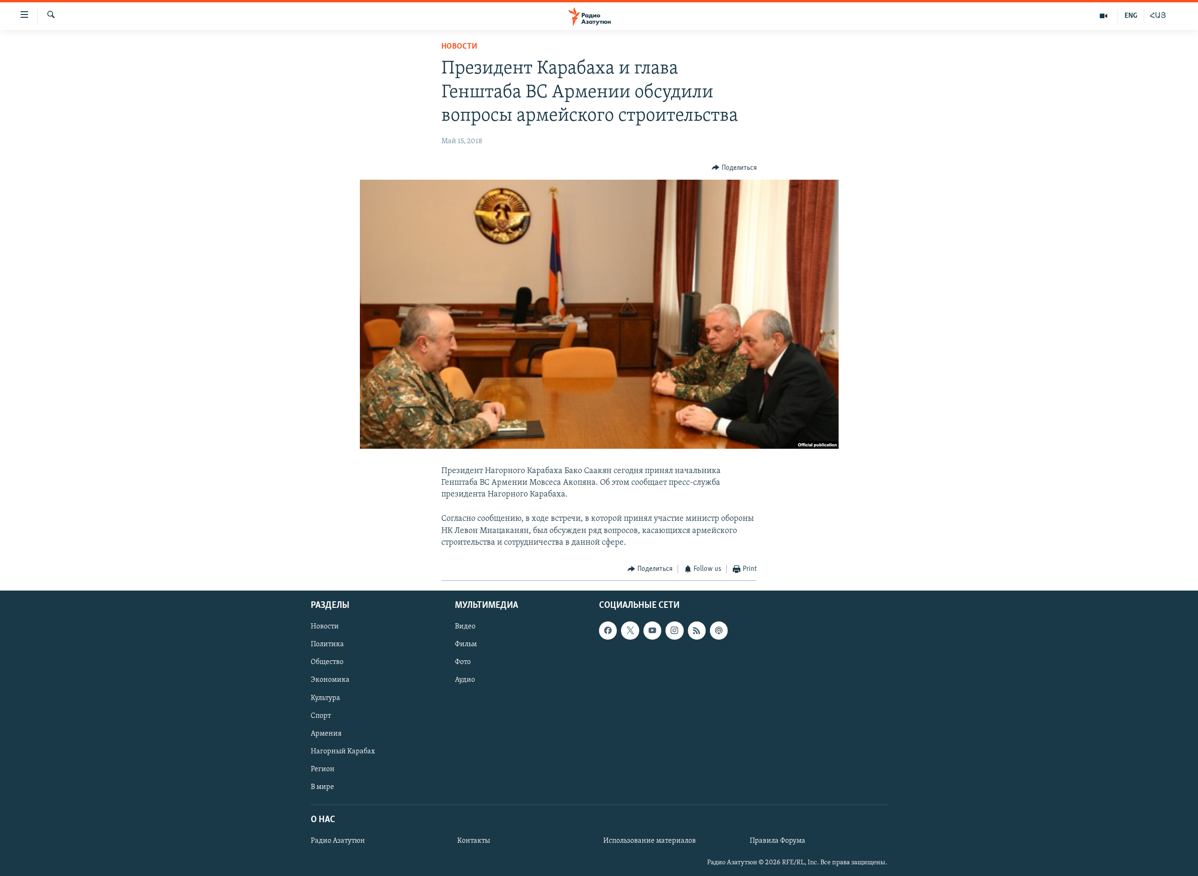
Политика (327, 644)
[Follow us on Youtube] (652, 630)
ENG (1131, 16)
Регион (323, 769)
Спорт (321, 715)
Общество (327, 662)
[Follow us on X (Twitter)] (630, 630)
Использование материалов (649, 841)
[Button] (734, 168)
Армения (326, 733)
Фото (463, 662)
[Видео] (1103, 15)
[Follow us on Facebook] (608, 630)
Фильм (466, 644)
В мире (322, 786)
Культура (325, 697)
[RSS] (697, 630)
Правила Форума (777, 841)
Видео (465, 626)
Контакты (473, 841)
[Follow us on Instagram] (674, 630)
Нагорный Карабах (343, 751)
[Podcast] (719, 630)
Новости (459, 47)
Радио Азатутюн (338, 841)
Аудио (465, 680)
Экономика (330, 680)
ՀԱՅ (1158, 16)
